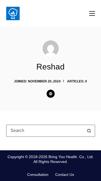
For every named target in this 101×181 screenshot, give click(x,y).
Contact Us (64, 174)
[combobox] (44, 131)
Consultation (37, 174)
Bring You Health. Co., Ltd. (71, 157)
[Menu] (92, 13)
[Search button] (89, 131)
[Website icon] (51, 94)
